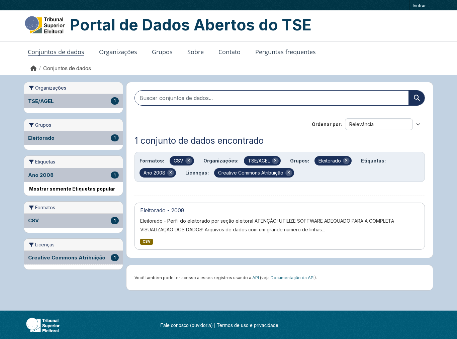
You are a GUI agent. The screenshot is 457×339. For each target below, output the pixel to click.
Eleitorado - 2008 (162, 210)
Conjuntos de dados (56, 52)
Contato (229, 52)
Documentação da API (292, 277)
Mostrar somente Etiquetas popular (72, 189)
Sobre (195, 52)
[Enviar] (416, 98)
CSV (147, 241)
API (255, 277)
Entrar (419, 5)
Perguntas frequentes (285, 52)
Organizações (118, 52)
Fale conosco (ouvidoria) (186, 325)
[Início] (33, 68)
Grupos (162, 52)
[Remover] (188, 160)
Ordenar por (326, 124)
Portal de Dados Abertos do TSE (190, 24)
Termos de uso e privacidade (247, 325)
